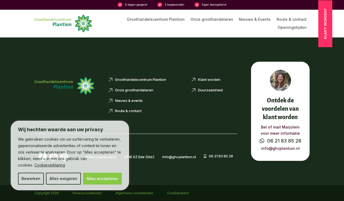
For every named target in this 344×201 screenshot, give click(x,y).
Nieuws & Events (255, 20)
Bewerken (31, 178)
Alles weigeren (63, 178)
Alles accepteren (102, 178)
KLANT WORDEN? (325, 23)
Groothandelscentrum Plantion (156, 20)
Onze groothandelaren (212, 20)
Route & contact (292, 20)
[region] (70, 155)
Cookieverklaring (49, 165)
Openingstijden (292, 28)
